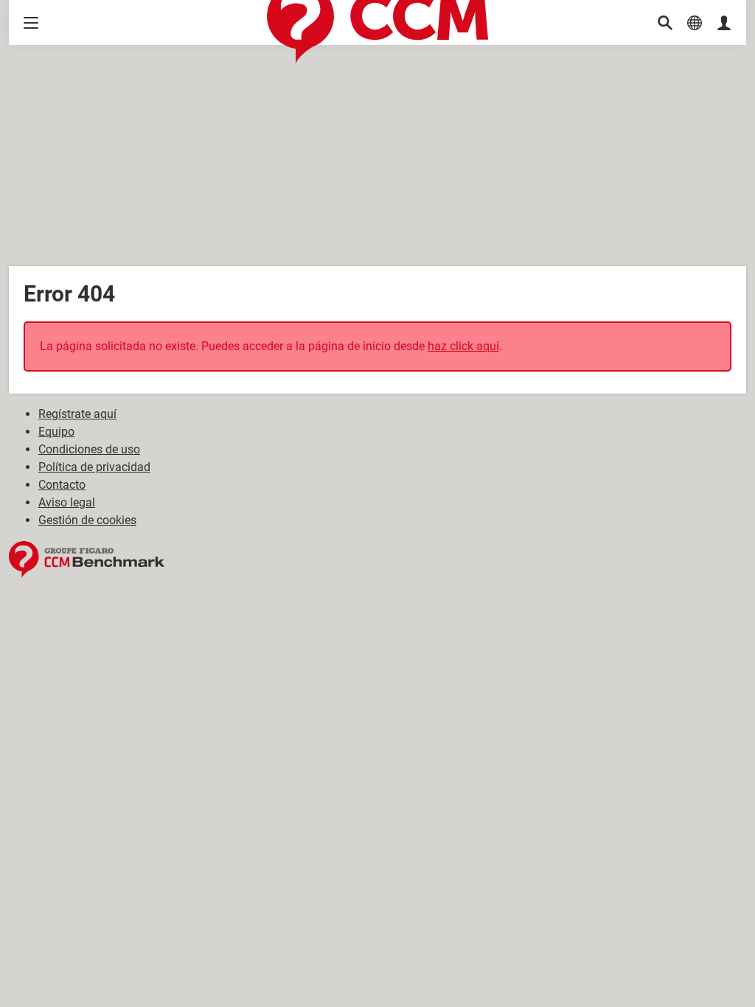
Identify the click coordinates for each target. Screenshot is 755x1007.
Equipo (56, 432)
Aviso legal (66, 502)
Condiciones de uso (89, 449)
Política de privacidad (94, 467)
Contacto (62, 485)
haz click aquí (463, 346)
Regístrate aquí (77, 414)
